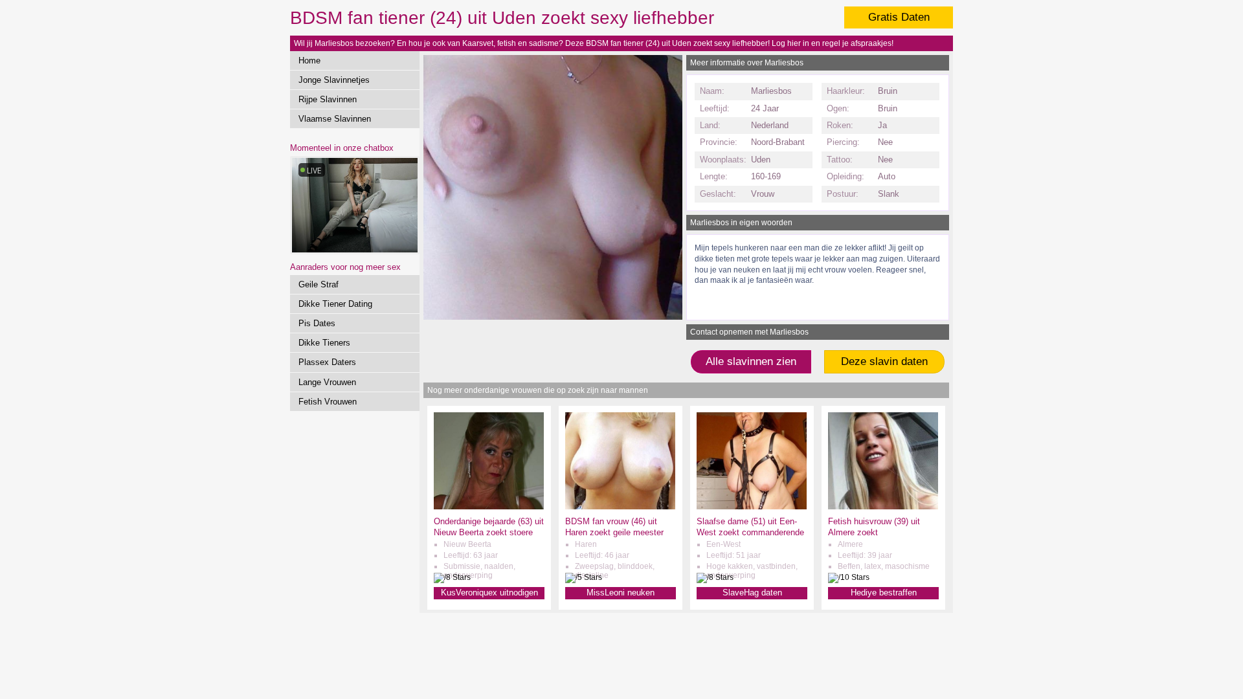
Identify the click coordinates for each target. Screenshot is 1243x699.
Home (309, 60)
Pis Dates (316, 323)
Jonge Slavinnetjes (334, 80)
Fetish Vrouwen (327, 401)
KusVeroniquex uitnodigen (489, 592)
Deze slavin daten (884, 361)
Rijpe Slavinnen (327, 99)
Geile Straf (318, 284)
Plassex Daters (327, 362)
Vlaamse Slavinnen (334, 119)
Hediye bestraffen (884, 592)
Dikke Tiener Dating (335, 304)
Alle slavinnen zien (751, 361)
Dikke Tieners (324, 343)
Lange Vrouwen (327, 382)
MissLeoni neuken (621, 592)
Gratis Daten (899, 17)
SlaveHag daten (752, 592)
